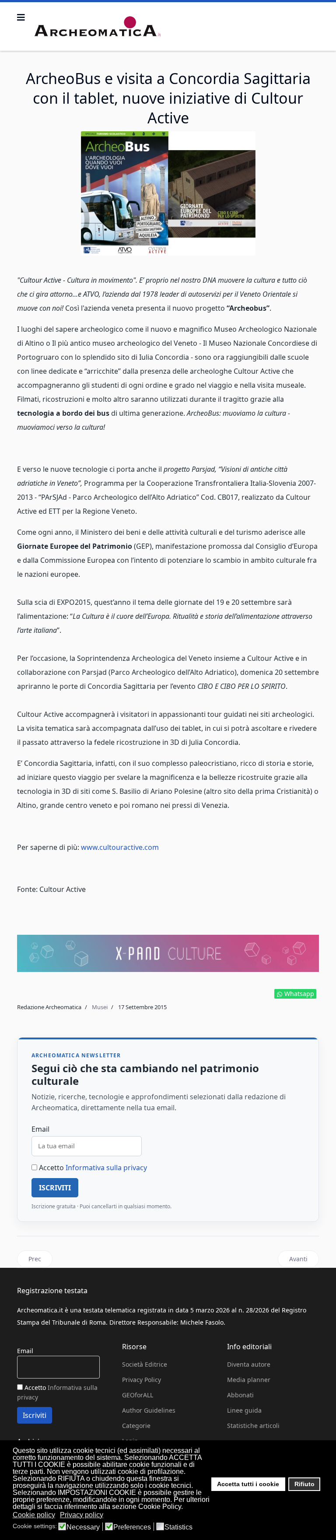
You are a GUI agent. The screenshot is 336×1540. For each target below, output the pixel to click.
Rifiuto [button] (304, 1483)
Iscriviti (55, 1188)
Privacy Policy (141, 1379)
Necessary (83, 1527)
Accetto (92, 1167)
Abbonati (240, 1395)
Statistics (178, 1527)
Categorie (136, 1425)
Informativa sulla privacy (106, 1167)
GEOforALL (137, 1395)
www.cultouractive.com (120, 847)
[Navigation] (21, 17)
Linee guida (244, 1410)
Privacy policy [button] (81, 1515)
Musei (100, 1007)
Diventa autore (248, 1364)
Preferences (132, 1527)
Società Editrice (144, 1364)
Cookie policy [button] (34, 1515)
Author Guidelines (148, 1410)
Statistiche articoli (253, 1425)
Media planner (248, 1379)
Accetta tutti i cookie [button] (248, 1483)
